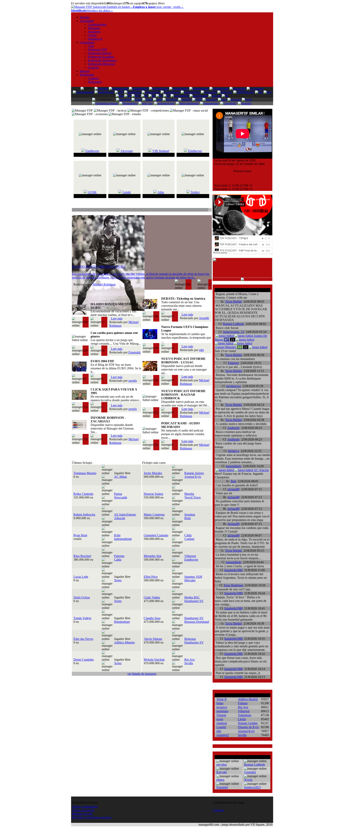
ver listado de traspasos (141, 673)
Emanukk (134, 352)
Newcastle (120, 497)
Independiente (123, 539)
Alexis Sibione (153, 639)
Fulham (242, 703)
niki (201, 350)
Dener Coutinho (83, 659)
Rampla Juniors (194, 473)
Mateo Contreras (154, 514)
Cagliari (189, 539)
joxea (219, 719)
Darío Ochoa (81, 597)
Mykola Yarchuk (154, 659)
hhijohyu (233, 451)
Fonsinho (222, 787)
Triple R (221, 699)
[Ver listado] (209, 210)
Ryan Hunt (80, 535)
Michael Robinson (104, 284)
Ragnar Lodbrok (233, 324)
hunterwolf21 (252, 787)
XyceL (248, 779)
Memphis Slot (152, 556)
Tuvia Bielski (233, 301)
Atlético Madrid (248, 699)
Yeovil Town (192, 497)
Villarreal (190, 556)
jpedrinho (222, 711)
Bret (233, 481)
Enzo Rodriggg (233, 585)
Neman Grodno (248, 723)
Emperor (233, 363)
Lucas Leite (80, 576)
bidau (219, 703)
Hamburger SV (194, 601)
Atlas (160, 192)
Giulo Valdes (152, 597)
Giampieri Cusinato (156, 535)
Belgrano (190, 639)
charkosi (221, 723)
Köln (117, 535)
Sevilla (188, 663)
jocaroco (221, 707)
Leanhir (221, 727)
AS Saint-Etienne (125, 514)
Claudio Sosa (152, 618)
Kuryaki (221, 772)
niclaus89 (233, 489)
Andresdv (233, 428)
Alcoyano (126, 151)
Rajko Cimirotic (83, 493)
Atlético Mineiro (124, 642)
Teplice (195, 192)
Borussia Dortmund (196, 621)
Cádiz (188, 535)
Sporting (189, 514)
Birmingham (122, 621)
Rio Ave (189, 659)
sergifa (132, 380)
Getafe (126, 192)
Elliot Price (151, 576)
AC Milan (120, 476)
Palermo (119, 556)
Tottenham (244, 715)
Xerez (118, 580)
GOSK (92, 192)
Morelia (189, 493)
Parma (118, 493)
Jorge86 (204, 318)
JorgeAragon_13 (233, 332)
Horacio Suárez (153, 493)
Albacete (119, 518)
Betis (187, 518)
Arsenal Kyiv (192, 476)
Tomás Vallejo (82, 618)
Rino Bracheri (82, 556)
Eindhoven (92, 151)
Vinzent (221, 715)
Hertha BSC (192, 597)
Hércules (189, 580)
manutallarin (233, 466)
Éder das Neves (83, 639)
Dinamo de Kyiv (248, 727)
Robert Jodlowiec (84, 514)
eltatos (220, 779)
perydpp (221, 764)
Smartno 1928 (193, 576)
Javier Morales (153, 473)
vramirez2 (222, 735)
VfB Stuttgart (160, 151)
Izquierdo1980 (233, 570)
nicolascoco (233, 386)
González (250, 772)
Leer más (116, 318)
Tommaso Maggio (84, 473)
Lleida (242, 719)
